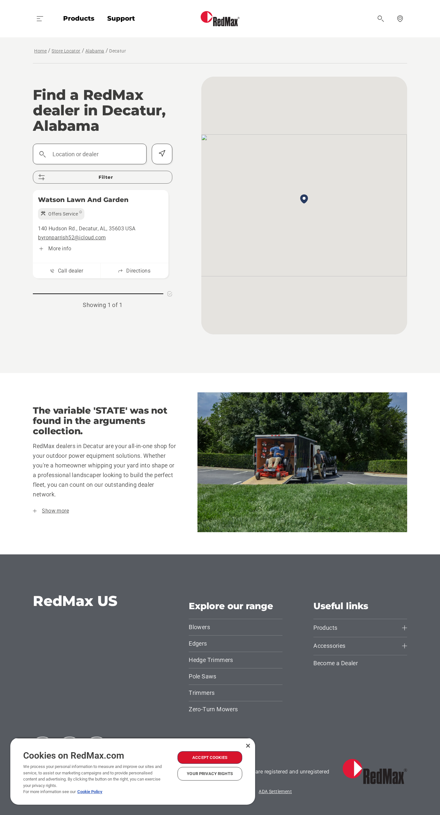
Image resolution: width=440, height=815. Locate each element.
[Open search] (380, 18)
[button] (304, 199)
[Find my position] (162, 154)
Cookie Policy (89, 791)
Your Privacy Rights (210, 773)
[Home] (220, 19)
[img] (61, 214)
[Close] (248, 745)
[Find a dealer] (400, 18)
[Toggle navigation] (40, 18)
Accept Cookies (209, 757)
